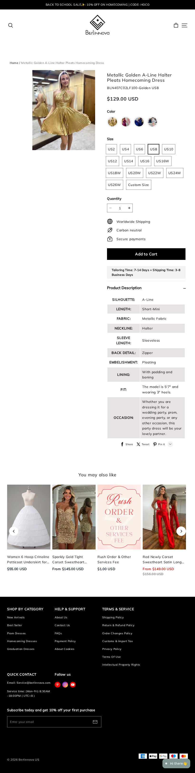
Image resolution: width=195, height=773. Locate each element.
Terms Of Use (111, 656)
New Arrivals (16, 617)
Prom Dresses (16, 633)
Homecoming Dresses (22, 641)
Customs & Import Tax (117, 641)
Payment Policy (65, 641)
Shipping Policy (113, 617)
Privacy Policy (112, 649)
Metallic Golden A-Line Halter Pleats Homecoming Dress (62, 63)
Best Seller (14, 625)
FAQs (58, 633)
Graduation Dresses (20, 649)
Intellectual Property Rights (121, 664)
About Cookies (64, 649)
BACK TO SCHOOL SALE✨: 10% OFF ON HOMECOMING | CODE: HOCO (97, 4)
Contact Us (62, 625)
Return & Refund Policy (118, 625)
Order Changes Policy (117, 633)
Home (14, 63)
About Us (61, 617)
